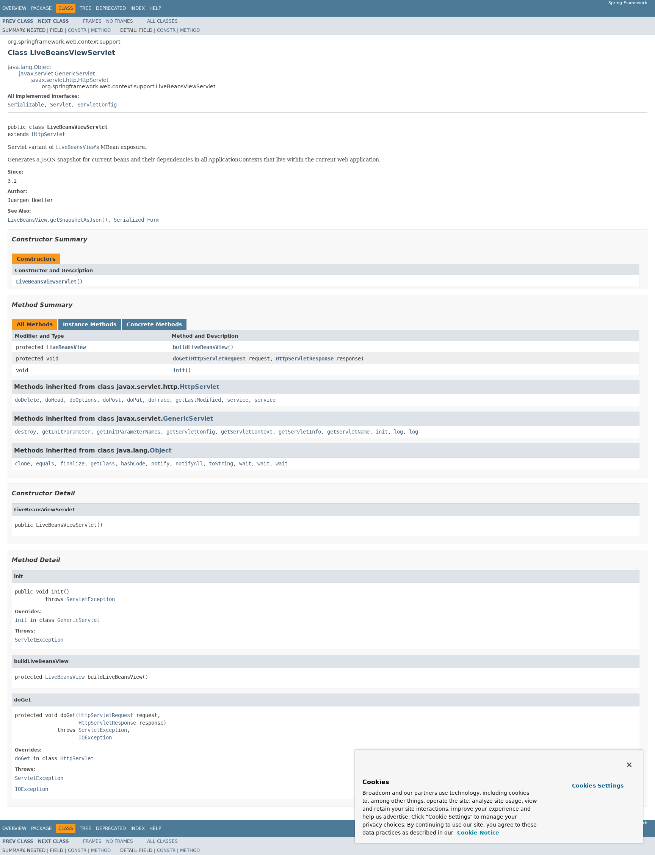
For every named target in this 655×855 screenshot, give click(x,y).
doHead (54, 400)
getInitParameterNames (128, 432)
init (179, 370)
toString (221, 463)
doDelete (27, 400)
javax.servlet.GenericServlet (57, 73)
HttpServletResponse (305, 358)
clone (22, 463)
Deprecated (111, 8)
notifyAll (189, 463)
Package (41, 8)
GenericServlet (188, 418)
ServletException (90, 599)
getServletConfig (190, 432)
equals (45, 463)
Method (101, 30)
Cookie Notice (477, 833)
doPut (134, 400)
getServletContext (247, 432)
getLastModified (198, 400)
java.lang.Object (29, 67)
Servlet (60, 105)
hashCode (133, 463)
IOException (95, 737)
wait (245, 463)
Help (155, 8)
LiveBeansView (66, 347)
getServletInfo (300, 432)
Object (161, 450)
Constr (77, 30)
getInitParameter (66, 432)
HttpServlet (48, 134)
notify (160, 463)
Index (137, 8)
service (237, 400)
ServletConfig (97, 105)
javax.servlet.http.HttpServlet (69, 80)
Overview (14, 8)
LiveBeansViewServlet (46, 282)
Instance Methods (89, 324)
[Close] (629, 764)
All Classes (162, 21)
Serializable (26, 105)
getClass (103, 463)
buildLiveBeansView (200, 347)
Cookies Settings (598, 786)
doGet (180, 358)
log (398, 432)
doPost (112, 400)
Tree (85, 8)
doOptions (83, 400)
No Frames (119, 21)
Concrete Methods (154, 324)
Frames (92, 21)
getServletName (348, 432)
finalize (72, 463)
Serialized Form (136, 220)
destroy (25, 432)
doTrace (158, 400)
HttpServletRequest (218, 358)
